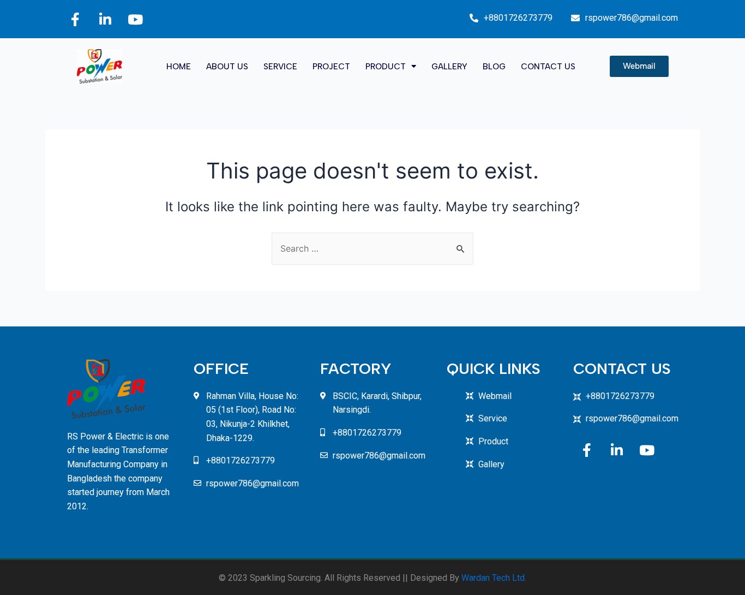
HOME (178, 67)
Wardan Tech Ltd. (493, 578)
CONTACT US (548, 67)
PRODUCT (385, 67)
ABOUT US (227, 67)
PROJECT (331, 67)
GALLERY (449, 67)
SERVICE (280, 67)
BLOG (494, 67)
